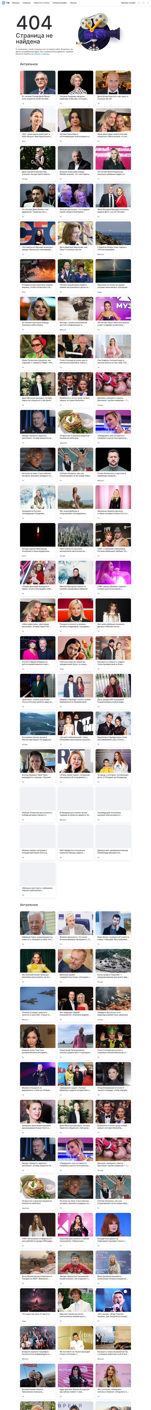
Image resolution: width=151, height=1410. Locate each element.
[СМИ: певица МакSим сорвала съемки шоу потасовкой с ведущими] (113, 578)
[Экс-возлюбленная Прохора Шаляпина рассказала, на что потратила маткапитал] (37, 1155)
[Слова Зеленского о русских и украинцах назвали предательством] (113, 465)
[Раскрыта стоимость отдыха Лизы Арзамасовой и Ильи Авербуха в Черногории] (113, 653)
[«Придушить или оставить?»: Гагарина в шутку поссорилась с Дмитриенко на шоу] (113, 427)
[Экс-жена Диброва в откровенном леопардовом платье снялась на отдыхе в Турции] (75, 503)
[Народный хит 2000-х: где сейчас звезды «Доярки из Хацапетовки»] (113, 880)
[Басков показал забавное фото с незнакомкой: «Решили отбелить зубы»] (37, 955)
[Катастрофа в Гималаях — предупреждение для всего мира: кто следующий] (113, 1155)
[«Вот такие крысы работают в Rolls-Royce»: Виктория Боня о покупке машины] (37, 126)
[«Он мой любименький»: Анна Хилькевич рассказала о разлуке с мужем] (75, 729)
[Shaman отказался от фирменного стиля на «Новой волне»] (37, 1268)
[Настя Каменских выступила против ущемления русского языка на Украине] (113, 993)
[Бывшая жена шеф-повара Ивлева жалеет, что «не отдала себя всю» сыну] (75, 163)
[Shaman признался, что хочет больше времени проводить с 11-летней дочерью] (75, 1117)
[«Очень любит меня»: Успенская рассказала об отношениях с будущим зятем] (75, 767)
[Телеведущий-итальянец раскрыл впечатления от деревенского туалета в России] (113, 804)
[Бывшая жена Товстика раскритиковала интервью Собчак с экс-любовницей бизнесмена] (37, 1230)
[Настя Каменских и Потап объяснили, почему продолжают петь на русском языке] (75, 993)
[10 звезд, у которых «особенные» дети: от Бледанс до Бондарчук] (113, 767)
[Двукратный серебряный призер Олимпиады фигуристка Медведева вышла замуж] (113, 842)
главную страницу (41, 54)
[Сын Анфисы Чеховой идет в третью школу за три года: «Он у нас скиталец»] (113, 352)
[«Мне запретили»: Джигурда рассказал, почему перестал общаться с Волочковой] (37, 616)
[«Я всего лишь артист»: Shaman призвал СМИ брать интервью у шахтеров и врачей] (75, 917)
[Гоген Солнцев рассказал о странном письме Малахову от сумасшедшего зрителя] (113, 1230)
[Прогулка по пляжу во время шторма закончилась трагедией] (113, 277)
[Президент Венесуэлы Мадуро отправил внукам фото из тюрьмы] (113, 1030)
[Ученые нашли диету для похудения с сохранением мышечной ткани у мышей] (37, 993)
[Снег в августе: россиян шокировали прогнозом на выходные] (75, 540)
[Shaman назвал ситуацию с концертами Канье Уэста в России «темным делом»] (37, 842)
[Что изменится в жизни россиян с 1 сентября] (113, 955)
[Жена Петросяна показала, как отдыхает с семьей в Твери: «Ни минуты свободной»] (37, 352)
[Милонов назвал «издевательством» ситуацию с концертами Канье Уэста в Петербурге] (75, 1155)
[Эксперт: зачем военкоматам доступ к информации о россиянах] (75, 314)
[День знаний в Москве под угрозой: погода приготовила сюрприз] (37, 163)
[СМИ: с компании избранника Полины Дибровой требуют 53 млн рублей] (113, 540)
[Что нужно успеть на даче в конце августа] (75, 880)
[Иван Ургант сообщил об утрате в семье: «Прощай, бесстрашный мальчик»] (113, 1117)
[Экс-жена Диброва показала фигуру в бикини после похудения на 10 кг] (113, 616)
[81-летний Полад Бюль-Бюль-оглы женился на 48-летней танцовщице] (37, 88)
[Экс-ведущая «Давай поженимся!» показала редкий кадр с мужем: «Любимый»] (75, 1193)
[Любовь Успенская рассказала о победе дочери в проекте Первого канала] (37, 804)
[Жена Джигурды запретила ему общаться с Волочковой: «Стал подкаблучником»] (113, 126)
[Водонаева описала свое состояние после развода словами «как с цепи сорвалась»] (37, 1030)
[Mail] (3, 3)
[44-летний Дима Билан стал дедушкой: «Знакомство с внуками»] (37, 201)
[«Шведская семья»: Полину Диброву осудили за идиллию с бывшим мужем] (75, 1268)
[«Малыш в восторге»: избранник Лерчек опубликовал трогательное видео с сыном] (37, 880)
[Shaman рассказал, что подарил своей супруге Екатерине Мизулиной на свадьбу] (75, 201)
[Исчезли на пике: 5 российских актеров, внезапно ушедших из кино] (37, 465)
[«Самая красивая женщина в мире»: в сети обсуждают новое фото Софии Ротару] (37, 578)
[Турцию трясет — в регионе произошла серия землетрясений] (75, 1030)
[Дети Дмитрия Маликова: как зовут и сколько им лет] (75, 239)
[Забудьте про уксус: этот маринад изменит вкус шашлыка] (113, 1193)
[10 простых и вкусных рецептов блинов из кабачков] (75, 427)
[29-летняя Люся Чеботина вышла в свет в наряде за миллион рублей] (113, 314)
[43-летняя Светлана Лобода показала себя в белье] (37, 314)
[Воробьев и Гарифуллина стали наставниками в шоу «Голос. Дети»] (113, 729)
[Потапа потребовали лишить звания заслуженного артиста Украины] (75, 277)
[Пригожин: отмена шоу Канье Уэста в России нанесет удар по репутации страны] (37, 691)
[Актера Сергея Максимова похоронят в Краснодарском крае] (37, 540)
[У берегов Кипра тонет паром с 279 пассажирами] (113, 239)
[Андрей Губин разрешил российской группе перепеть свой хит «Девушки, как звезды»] (113, 917)
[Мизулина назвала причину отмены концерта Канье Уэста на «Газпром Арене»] (113, 503)
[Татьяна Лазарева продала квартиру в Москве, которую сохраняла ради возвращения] (75, 88)
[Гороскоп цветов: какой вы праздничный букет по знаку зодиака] (75, 653)
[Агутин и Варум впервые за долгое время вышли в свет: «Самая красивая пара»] (37, 653)
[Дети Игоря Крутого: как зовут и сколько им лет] (113, 88)
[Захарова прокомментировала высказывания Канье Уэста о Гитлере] (37, 1306)
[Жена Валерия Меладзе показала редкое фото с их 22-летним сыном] (113, 201)
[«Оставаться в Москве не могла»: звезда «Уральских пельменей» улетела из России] (37, 239)
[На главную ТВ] (7, 3)
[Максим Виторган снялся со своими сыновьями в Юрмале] (75, 578)
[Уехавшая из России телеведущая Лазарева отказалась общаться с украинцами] (37, 503)
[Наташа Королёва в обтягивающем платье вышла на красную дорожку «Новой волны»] (75, 126)
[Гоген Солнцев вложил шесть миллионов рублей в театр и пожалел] (75, 352)
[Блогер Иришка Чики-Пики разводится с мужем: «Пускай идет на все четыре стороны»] (37, 767)
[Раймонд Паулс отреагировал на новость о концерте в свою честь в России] (37, 1117)
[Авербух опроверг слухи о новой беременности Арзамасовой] (75, 691)
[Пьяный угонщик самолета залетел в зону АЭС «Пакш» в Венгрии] (37, 1193)
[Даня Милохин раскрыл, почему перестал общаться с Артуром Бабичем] (37, 390)
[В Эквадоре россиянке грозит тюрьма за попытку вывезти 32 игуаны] (75, 804)
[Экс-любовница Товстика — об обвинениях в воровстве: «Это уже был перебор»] (37, 917)
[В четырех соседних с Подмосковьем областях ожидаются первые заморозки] (75, 955)
